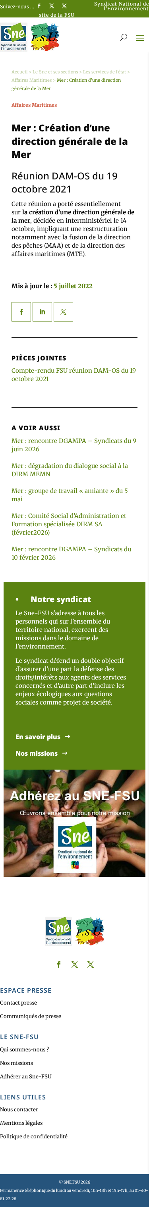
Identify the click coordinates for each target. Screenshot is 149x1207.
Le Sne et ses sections (55, 72)
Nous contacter (19, 1109)
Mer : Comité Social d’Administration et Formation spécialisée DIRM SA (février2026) (69, 524)
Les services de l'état (104, 72)
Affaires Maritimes (32, 80)
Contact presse (18, 1002)
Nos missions (36, 753)
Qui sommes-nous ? (24, 1049)
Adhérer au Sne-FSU (26, 1076)
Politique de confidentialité (34, 1136)
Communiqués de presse (30, 1016)
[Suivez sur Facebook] (39, 6)
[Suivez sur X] (51, 6)
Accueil (19, 72)
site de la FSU (57, 15)
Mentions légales (21, 1123)
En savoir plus (37, 737)
